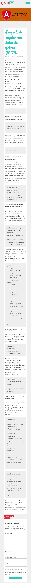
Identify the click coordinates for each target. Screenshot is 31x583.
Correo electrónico (11, 557)
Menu (27, 2)
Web (6, 563)
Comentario (9, 533)
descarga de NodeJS (16, 99)
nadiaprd (8, 58)
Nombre (8, 551)
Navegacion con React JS (9, 517)
